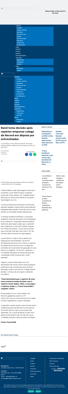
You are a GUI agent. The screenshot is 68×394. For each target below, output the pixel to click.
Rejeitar (38, 391)
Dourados (20, 32)
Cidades (18, 26)
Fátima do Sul (21, 34)
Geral (16, 98)
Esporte (17, 104)
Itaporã (19, 36)
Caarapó (19, 28)
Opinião (19, 115)
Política (16, 100)
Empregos (20, 68)
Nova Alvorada (21, 38)
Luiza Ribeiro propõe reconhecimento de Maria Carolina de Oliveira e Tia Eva (48, 182)
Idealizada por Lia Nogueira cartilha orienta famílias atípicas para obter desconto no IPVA (47, 138)
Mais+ (17, 66)
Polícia (16, 102)
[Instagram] (63, 72)
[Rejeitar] (66, 388)
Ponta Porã (20, 43)
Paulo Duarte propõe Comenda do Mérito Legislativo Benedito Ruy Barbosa (47, 203)
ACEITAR (31, 391)
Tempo (19, 70)
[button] (34, 75)
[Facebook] (59, 72)
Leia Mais (19, 58)
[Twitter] (59, 77)
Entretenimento (19, 107)
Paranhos (20, 40)
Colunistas (20, 62)
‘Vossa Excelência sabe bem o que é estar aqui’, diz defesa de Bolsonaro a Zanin (47, 157)
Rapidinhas (20, 60)
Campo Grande (21, 30)
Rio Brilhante (21, 45)
